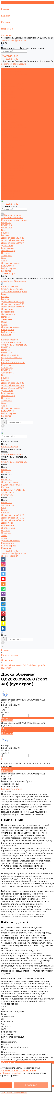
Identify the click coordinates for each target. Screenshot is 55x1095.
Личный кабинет (9, 556)
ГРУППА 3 (6, 135)
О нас (4, 186)
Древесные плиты (10, 137)
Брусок (5, 79)
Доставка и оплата (10, 191)
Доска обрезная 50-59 (12, 89)
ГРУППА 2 (6, 153)
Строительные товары (12, 71)
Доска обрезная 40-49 (12, 87)
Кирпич (5, 142)
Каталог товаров (9, 122)
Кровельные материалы (13, 145)
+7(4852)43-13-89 (9, 551)
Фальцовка (6, 102)
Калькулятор (7, 193)
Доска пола (7, 92)
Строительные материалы (14, 74)
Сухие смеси (7, 147)
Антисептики (7, 155)
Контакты (6, 198)
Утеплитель (7, 150)
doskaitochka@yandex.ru (13, 40)
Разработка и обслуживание (14, 1092)
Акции (4, 188)
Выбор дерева (8, 196)
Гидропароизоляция (11, 140)
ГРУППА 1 (6, 130)
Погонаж (5, 99)
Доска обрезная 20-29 (12, 84)
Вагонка (5, 81)
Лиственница (8, 97)
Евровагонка (7, 94)
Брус (3, 76)
